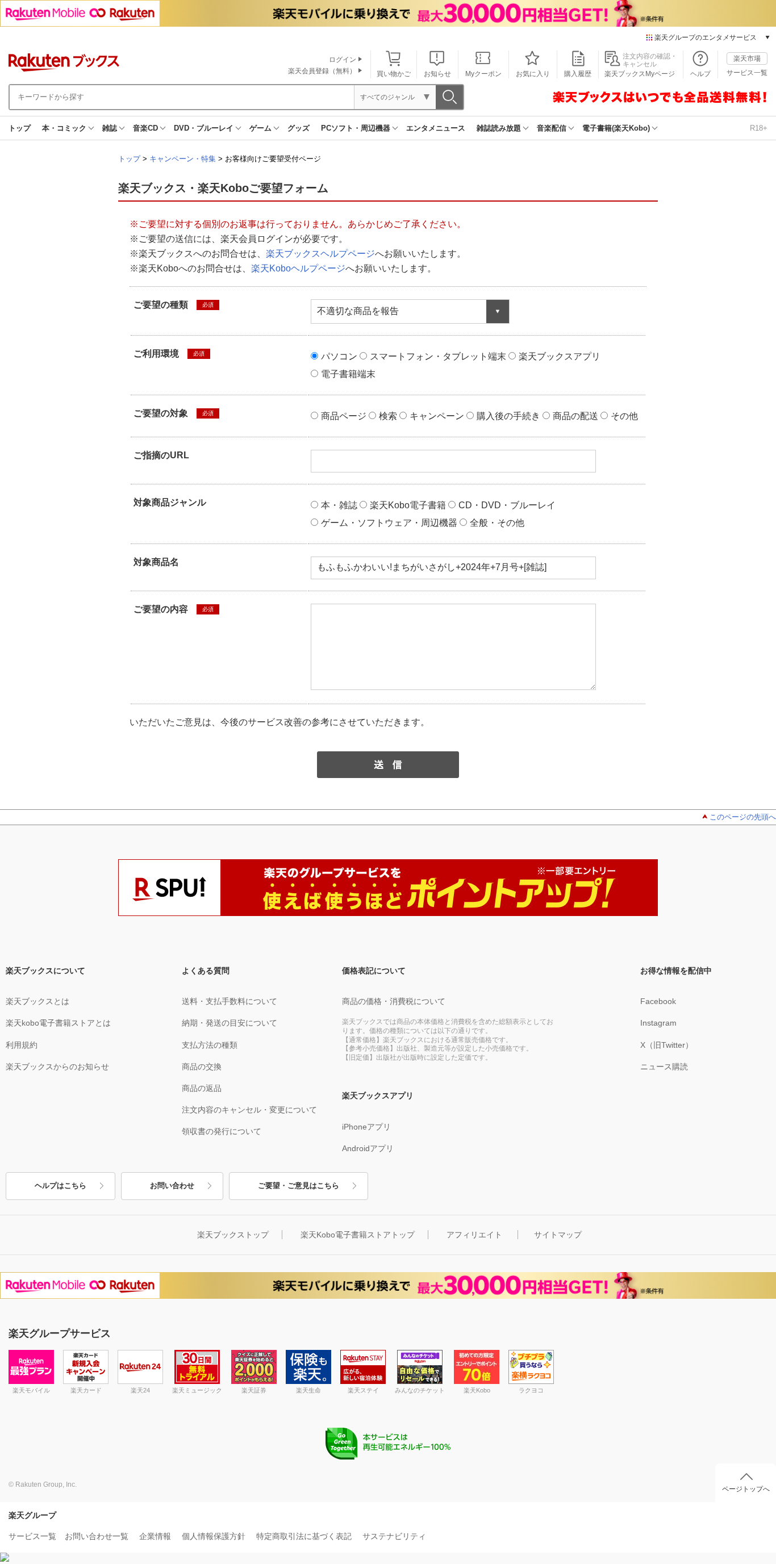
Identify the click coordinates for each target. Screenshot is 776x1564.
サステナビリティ (394, 1536)
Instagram (658, 1022)
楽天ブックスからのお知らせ (57, 1066)
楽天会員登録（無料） (322, 71)
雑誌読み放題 (499, 128)
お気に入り (533, 74)
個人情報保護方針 (213, 1536)
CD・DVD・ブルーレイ (507, 505)
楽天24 (140, 1390)
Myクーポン (483, 74)
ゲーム (260, 128)
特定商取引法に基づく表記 (304, 1536)
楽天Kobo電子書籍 (408, 505)
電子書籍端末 (348, 374)
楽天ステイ (363, 1390)
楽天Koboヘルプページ (298, 268)
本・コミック (64, 128)
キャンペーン (437, 416)
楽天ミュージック (197, 1390)
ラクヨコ (531, 1390)
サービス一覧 (747, 73)
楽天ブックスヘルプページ (320, 253)
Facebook (658, 1001)
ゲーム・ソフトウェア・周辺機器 (389, 523)
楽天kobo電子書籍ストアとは (58, 1022)
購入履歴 (577, 74)
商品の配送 (575, 416)
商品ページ (343, 416)
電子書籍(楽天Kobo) (616, 128)
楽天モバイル (31, 1390)
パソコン (339, 356)
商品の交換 (202, 1066)
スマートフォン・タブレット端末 (438, 356)
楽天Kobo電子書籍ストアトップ (358, 1234)
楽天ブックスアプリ (559, 356)
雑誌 (109, 128)
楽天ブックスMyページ (639, 74)
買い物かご (394, 74)
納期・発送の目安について (229, 1022)
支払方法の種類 (209, 1044)
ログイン (342, 60)
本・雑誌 (339, 505)
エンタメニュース (435, 128)
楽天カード (86, 1390)
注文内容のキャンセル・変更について (249, 1109)
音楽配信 (551, 128)
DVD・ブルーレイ (203, 128)
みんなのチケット (420, 1390)
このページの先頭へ (743, 817)
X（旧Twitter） (666, 1044)
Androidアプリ (368, 1148)
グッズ (298, 128)
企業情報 (155, 1536)
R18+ (758, 128)
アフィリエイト (474, 1234)
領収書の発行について (221, 1131)
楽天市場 (747, 58)
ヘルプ (700, 74)
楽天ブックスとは (37, 1001)
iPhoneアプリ (366, 1126)
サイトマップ (558, 1234)
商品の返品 (202, 1088)
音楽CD (145, 128)
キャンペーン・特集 (182, 158)
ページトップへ (746, 1489)
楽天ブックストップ (233, 1234)
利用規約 (21, 1044)
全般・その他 (497, 523)
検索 (388, 416)
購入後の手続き (508, 416)
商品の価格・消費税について (393, 1001)
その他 (624, 416)
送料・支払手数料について (229, 1001)
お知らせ (437, 74)
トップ (20, 128)
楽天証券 (253, 1390)
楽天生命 (308, 1390)
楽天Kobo (477, 1390)
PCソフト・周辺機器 (355, 128)
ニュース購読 (664, 1066)
